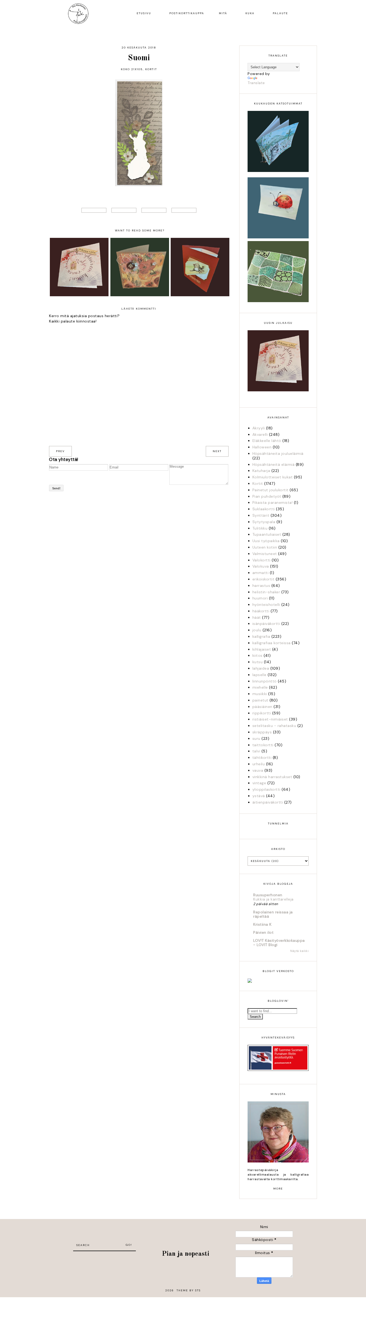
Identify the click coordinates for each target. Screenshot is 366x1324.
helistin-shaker (266, 592)
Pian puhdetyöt (266, 496)
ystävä (258, 795)
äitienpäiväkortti (267, 802)
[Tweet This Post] (93, 210)
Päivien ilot (263, 932)
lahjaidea (260, 668)
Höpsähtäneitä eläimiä (273, 464)
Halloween (262, 447)
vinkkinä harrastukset (272, 776)
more (278, 1188)
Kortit (151, 69)
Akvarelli (260, 434)
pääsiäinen (262, 706)
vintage (259, 783)
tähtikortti (262, 757)
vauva (257, 770)
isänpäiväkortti (266, 623)
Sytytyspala (263, 521)
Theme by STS (189, 1290)
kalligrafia (261, 636)
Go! (129, 1245)
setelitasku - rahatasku (274, 725)
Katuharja (261, 470)
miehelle (260, 687)
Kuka (250, 13)
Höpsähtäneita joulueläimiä (278, 453)
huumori (260, 598)
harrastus (261, 585)
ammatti (260, 572)
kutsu (257, 661)
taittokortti (263, 744)
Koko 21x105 (132, 69)
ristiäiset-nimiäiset (270, 719)
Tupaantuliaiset (266, 534)
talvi (256, 751)
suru (256, 738)
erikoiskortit (263, 579)
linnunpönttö (264, 681)
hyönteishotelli (266, 604)
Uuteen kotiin (264, 547)
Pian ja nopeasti (185, 1254)
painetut (260, 700)
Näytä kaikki (299, 951)
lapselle (259, 674)
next (217, 451)
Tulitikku (260, 528)
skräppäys (262, 732)
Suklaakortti (263, 509)
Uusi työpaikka (266, 540)
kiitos (257, 655)
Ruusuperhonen (267, 894)
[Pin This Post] (153, 210)
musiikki (259, 693)
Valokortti (261, 560)
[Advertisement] (104, 1259)
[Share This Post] (123, 210)
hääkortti (261, 611)
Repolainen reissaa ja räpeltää (273, 914)
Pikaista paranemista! (272, 502)
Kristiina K (262, 924)
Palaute (280, 13)
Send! (56, 488)
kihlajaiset (261, 649)
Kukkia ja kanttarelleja (273, 899)
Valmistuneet (264, 553)
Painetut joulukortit (270, 489)
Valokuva (260, 566)
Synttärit (261, 515)
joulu (257, 630)
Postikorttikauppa (186, 13)
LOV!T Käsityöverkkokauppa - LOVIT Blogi (279, 942)
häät (256, 617)
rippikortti (261, 713)
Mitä (223, 13)
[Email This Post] (183, 210)
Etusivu (144, 13)
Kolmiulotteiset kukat (272, 477)
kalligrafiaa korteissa (271, 642)
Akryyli (258, 428)
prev (60, 451)
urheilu (258, 764)
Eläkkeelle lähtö (266, 440)
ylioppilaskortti (266, 789)
